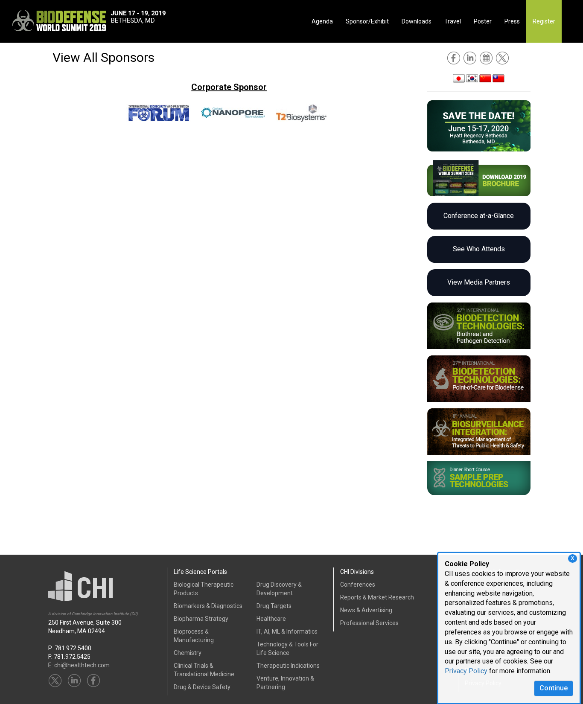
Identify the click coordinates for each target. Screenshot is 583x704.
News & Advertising (366, 610)
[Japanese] (459, 77)
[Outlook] (486, 57)
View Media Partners (478, 282)
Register (544, 21)
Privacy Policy (466, 671)
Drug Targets (274, 605)
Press (512, 21)
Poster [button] (483, 21)
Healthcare (271, 618)
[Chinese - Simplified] (485, 77)
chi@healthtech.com (82, 665)
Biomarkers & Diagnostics (208, 605)
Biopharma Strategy (201, 618)
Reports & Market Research (377, 597)
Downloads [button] (416, 21)
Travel (452, 21)
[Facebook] (454, 57)
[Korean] (472, 77)
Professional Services (369, 623)
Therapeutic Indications (288, 665)
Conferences (357, 584)
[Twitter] (503, 57)
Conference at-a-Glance (478, 216)
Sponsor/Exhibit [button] (367, 21)
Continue (553, 688)
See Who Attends (479, 249)
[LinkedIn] (470, 57)
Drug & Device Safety (202, 687)
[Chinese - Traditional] (498, 77)
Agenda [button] (322, 21)
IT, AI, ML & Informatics (287, 631)
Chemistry (187, 652)
